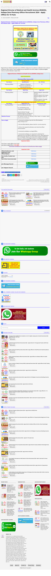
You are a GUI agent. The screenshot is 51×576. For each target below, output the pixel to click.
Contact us (23, 565)
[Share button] (21, 175)
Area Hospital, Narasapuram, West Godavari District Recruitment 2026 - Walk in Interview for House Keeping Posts (28, 459)
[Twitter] (11, 175)
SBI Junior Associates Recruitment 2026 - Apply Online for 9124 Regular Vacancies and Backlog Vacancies (41, 201)
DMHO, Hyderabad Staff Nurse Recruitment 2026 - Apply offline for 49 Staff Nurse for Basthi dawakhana (29, 349)
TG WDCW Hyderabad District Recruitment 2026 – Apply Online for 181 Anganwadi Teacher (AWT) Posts (28, 342)
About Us (17, 565)
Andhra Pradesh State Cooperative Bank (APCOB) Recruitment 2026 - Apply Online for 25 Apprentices (28, 465)
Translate (11, 276)
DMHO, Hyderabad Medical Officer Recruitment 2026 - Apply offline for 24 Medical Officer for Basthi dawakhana (28, 357)
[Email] (18, 175)
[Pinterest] (16, 175)
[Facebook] (8, 175)
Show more (46, 189)
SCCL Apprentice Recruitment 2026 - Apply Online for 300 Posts (21, 384)
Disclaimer (38, 565)
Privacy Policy (31, 565)
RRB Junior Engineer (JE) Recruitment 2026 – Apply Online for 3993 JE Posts (17, 193)
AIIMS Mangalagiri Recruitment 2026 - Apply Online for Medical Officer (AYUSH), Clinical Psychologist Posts (17, 201)
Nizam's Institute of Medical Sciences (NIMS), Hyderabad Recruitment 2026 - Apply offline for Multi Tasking (29, 363)
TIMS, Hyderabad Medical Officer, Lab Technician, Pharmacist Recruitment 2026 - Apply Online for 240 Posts (45, 504)
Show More (46, 332)
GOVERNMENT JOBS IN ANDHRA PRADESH (13, 6)
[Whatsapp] (13, 175)
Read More (13, 196)
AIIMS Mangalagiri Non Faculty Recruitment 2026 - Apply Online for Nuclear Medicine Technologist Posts (29, 444)
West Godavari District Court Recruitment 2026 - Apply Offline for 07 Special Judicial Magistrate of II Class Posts (41, 193)
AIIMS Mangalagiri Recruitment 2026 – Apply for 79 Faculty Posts (21, 437)
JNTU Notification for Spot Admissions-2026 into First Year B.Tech (28, 509)
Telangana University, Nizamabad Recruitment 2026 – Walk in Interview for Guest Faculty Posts (27, 397)
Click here (33, 151)
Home (2, 6)
